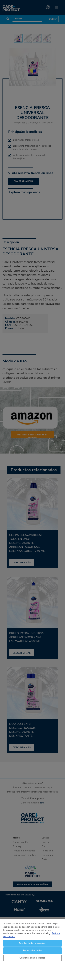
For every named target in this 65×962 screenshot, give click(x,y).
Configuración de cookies (32, 957)
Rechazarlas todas (32, 950)
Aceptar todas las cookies (32, 943)
